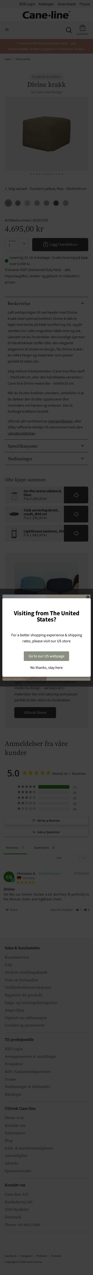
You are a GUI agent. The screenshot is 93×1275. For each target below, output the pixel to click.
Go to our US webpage (46, 656)
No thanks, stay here (46, 668)
